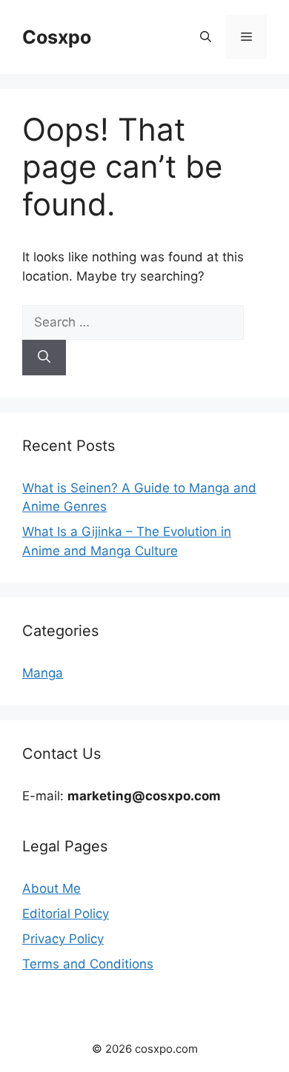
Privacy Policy (63, 938)
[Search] (44, 357)
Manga (42, 673)
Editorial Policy (65, 913)
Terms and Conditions (87, 964)
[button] (205, 37)
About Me (51, 888)
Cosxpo (56, 37)
